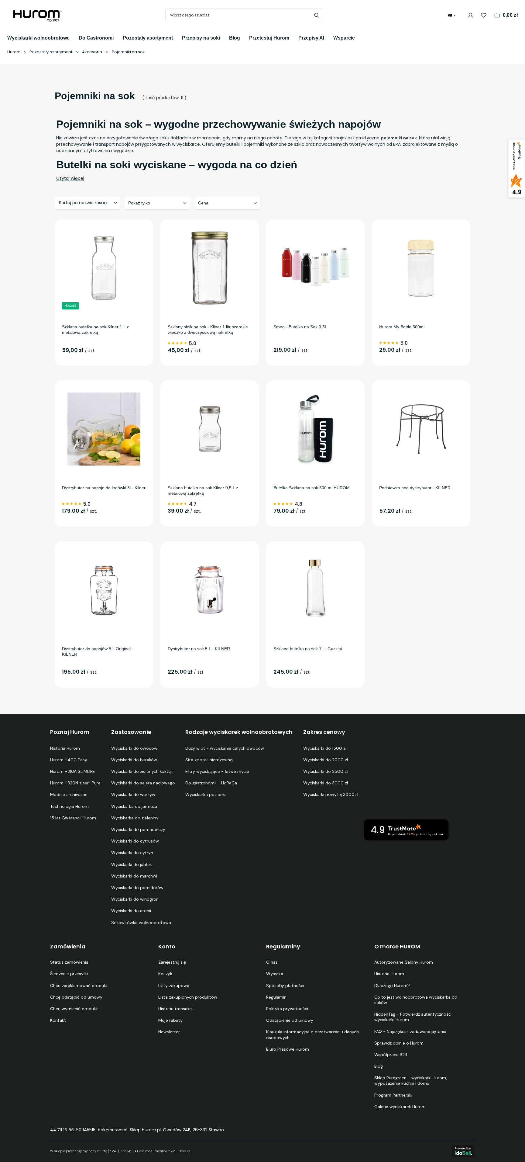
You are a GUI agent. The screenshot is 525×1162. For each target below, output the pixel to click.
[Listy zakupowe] (484, 15)
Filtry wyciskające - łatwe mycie (217, 771)
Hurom (14, 52)
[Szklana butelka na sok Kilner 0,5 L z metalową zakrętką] (209, 429)
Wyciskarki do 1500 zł (325, 748)
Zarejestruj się (172, 962)
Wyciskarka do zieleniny (135, 818)
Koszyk (165, 973)
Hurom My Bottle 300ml (401, 326)
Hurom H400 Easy (68, 759)
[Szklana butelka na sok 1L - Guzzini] (315, 590)
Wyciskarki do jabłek (131, 864)
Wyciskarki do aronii (131, 910)
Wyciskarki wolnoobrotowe (38, 37)
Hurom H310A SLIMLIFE (72, 771)
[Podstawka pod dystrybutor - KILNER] (421, 429)
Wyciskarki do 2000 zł (325, 759)
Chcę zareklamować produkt (79, 985)
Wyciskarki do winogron (135, 899)
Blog (234, 37)
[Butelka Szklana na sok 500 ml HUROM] (315, 429)
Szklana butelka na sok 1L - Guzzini (307, 648)
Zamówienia (67, 946)
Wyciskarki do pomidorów (137, 887)
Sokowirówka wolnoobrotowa (141, 922)
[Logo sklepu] (37, 15)
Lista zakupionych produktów (187, 997)
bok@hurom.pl (112, 1129)
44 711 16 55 (62, 1129)
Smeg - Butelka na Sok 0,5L (300, 326)
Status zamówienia (69, 962)
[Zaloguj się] (470, 15)
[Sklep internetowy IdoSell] (463, 1151)
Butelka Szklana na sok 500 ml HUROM (311, 487)
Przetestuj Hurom (269, 37)
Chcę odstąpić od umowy (76, 997)
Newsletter (169, 1032)
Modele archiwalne (69, 794)
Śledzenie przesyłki (69, 973)
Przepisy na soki (201, 37)
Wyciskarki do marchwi (134, 876)
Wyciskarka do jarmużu (134, 806)
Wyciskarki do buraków (134, 759)
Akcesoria (92, 52)
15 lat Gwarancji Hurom (73, 818)
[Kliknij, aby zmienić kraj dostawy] (452, 15)
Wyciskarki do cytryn (132, 852)
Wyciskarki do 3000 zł (325, 783)
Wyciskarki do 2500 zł (325, 771)
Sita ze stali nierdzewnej (209, 759)
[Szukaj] (316, 15)
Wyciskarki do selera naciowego (143, 783)
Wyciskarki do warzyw (133, 794)
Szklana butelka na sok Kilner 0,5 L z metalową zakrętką (203, 490)
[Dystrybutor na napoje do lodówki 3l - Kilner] (104, 429)
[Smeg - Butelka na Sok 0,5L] (315, 268)
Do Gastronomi (96, 37)
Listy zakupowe (173, 985)
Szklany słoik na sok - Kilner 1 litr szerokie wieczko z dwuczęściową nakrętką (208, 329)
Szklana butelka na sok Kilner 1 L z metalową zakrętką (95, 329)
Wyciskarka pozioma (206, 794)
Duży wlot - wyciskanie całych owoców (224, 748)
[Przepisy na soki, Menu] (224, 37)
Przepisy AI (311, 37)
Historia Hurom (65, 748)
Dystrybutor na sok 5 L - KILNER (199, 648)
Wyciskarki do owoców (134, 748)
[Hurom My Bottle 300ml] (421, 268)
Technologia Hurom (69, 806)
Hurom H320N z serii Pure (75, 783)
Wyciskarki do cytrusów (135, 841)
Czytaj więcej (70, 178)
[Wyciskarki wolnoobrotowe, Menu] (74, 37)
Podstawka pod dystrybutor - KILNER (415, 487)
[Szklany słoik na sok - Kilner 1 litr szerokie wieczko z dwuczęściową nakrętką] (209, 268)
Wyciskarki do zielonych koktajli (142, 771)
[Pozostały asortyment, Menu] (177, 37)
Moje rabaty (170, 1020)
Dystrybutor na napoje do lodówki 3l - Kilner (104, 487)
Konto (166, 946)
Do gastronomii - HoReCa (211, 783)
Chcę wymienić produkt (74, 1008)
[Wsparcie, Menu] (359, 37)
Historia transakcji (176, 1008)
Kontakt (58, 1020)
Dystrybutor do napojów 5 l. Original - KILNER (97, 651)
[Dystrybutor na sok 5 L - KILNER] (209, 590)
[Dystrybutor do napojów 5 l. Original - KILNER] (104, 590)
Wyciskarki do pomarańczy (138, 829)
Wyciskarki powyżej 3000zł (330, 794)
